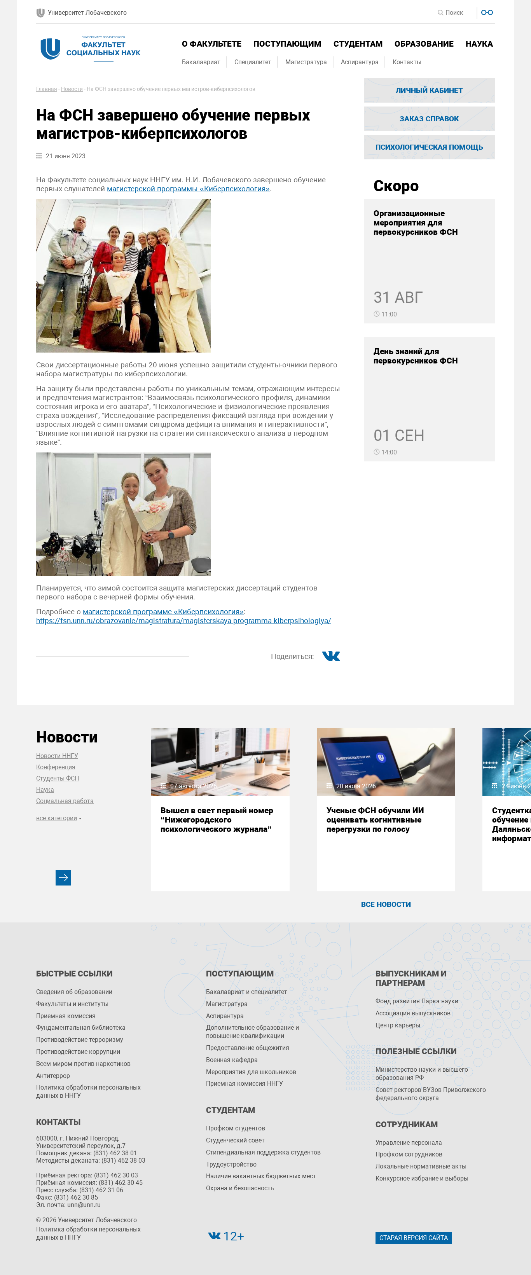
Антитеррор (53, 1075)
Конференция (55, 767)
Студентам (358, 44)
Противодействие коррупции (78, 1051)
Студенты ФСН (57, 778)
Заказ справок (429, 118)
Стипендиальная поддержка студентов (263, 1152)
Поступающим (287, 44)
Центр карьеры (398, 1025)
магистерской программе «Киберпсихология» (163, 611)
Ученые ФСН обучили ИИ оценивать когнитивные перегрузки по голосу (375, 820)
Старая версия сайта (413, 1238)
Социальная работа (65, 801)
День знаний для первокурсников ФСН (416, 356)
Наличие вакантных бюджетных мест (261, 1176)
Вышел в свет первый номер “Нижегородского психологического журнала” (217, 820)
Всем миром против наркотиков (83, 1063)
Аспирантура (360, 62)
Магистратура (306, 62)
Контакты (407, 62)
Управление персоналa (409, 1142)
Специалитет (252, 62)
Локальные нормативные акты (421, 1166)
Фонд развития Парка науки (417, 1001)
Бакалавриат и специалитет (246, 992)
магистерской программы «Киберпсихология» (188, 188)
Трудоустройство (231, 1164)
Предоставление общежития (247, 1047)
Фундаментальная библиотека (81, 1027)
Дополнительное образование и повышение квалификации (252, 1031)
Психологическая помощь (429, 147)
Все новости (386, 904)
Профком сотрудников (409, 1154)
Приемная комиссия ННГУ (244, 1083)
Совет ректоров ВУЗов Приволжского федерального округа (431, 1094)
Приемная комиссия (66, 1016)
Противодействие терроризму (79, 1039)
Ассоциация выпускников (413, 1013)
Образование (424, 44)
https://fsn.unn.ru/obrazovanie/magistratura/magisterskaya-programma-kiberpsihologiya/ (183, 620)
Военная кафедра (232, 1060)
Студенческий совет (235, 1140)
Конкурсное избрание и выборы (422, 1178)
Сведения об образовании (74, 992)
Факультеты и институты (72, 1004)
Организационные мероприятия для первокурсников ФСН (416, 223)
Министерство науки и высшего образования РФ (422, 1073)
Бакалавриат (201, 62)
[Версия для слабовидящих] (486, 11)
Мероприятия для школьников (251, 1072)
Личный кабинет (429, 90)
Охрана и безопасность (240, 1188)
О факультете (211, 44)
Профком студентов (235, 1128)
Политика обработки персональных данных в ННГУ (88, 1091)
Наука (479, 44)
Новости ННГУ (57, 756)
